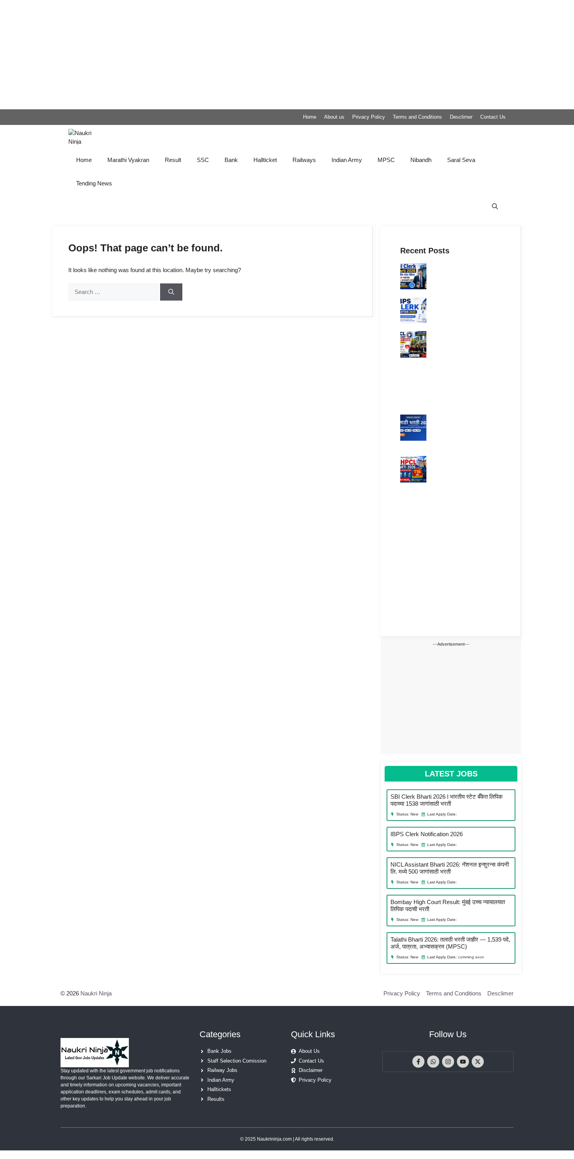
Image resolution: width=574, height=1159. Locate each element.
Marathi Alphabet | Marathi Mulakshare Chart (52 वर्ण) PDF (430, 602)
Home (309, 117)
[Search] (171, 292)
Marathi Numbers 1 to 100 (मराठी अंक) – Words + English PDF (435, 535)
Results (216, 1099)
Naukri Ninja (96, 993)
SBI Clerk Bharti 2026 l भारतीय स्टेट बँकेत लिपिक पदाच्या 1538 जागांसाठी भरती (465, 275)
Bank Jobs (219, 1051)
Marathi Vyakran (128, 160)
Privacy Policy (368, 117)
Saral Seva (461, 160)
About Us (309, 1051)
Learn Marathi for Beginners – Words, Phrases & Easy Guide (434, 502)
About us (334, 117)
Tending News (94, 183)
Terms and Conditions (417, 117)
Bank (231, 160)
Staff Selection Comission (236, 1061)
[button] (495, 207)
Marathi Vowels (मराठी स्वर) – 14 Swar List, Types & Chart (432, 569)
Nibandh (420, 160)
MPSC (386, 160)
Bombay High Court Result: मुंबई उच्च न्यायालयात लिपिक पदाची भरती (431, 388)
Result (173, 160)
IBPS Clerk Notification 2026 (456, 304)
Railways (304, 160)
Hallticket (265, 160)
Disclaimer (311, 1070)
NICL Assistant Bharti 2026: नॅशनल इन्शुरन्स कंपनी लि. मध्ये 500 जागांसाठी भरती (463, 346)
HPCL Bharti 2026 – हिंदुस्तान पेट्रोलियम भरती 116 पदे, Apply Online (462, 467)
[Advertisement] (234, 54)
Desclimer (461, 117)
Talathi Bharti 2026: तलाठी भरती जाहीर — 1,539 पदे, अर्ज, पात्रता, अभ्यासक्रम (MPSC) (460, 430)
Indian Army (347, 160)
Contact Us (493, 117)
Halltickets (219, 1089)
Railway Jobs (222, 1070)
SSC (203, 160)
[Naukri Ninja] (86, 136)
